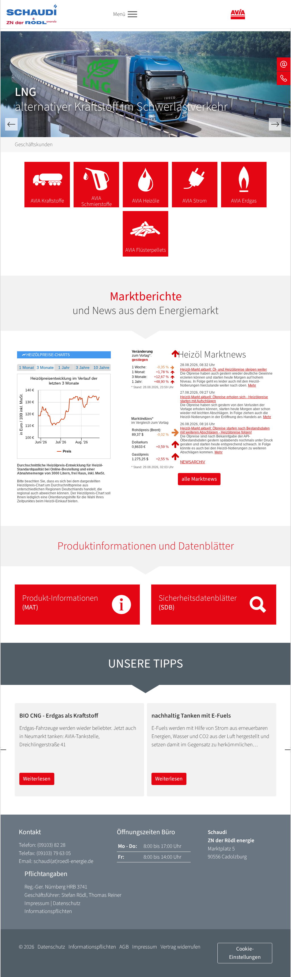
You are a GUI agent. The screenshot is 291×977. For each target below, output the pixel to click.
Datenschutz (66, 903)
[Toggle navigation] (132, 14)
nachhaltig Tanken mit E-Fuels (191, 716)
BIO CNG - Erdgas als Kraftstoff (58, 716)
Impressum (36, 903)
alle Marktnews (199, 479)
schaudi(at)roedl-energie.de (63, 861)
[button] (11, 124)
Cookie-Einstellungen (245, 953)
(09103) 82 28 (51, 845)
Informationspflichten (48, 911)
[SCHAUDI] (31, 14)
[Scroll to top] (277, 963)
